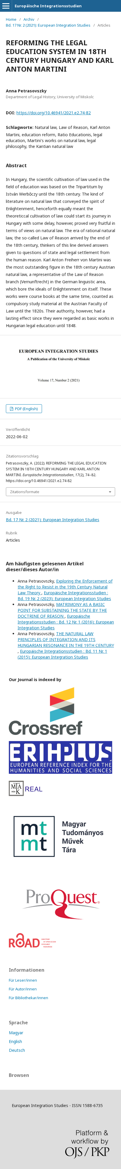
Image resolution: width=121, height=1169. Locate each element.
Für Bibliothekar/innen (28, 997)
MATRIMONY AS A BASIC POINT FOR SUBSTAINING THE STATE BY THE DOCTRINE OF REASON (62, 610)
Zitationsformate (24, 491)
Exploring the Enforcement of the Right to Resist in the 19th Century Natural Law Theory (65, 586)
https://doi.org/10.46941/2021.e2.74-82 (53, 112)
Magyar (16, 1032)
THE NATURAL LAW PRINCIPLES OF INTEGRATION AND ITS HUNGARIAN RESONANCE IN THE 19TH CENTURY (66, 639)
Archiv (28, 19)
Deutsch (17, 1050)
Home (11, 19)
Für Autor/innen (23, 989)
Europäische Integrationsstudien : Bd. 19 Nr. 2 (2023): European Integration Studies (64, 595)
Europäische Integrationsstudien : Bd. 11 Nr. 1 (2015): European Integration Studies (62, 654)
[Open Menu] (6, 6)
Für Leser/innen (23, 980)
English (15, 1041)
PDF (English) (26, 408)
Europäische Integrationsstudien (48, 5)
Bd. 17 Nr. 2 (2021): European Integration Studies (48, 25)
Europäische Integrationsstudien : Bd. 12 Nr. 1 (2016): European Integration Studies (66, 622)
